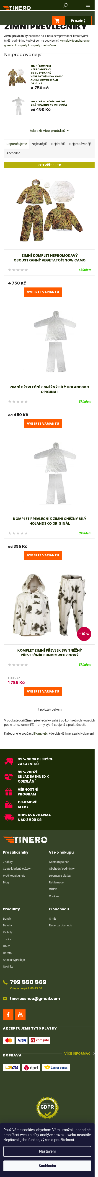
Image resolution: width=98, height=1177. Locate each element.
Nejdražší (57, 144)
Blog (6, 882)
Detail (43, 292)
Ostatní (7, 953)
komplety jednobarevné (75, 40)
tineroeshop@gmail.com (35, 998)
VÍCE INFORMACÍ (78, 1053)
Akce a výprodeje (14, 959)
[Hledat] (65, 5)
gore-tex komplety (15, 45)
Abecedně (13, 153)
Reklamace (56, 882)
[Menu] (87, 5)
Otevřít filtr (49, 165)
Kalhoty (8, 932)
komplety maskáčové (42, 45)
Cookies (54, 896)
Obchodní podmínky (62, 868)
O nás (53, 918)
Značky (8, 862)
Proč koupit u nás (14, 875)
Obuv (6, 946)
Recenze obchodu (60, 925)
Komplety (40, 733)
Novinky (8, 966)
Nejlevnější (39, 144)
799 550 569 (28, 982)
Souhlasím (47, 1166)
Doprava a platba (60, 875)
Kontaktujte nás (59, 862)
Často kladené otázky (17, 868)
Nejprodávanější (80, 144)
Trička (7, 939)
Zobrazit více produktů (47, 130)
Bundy (7, 918)
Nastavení (47, 1151)
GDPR (53, 889)
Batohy (7, 925)
